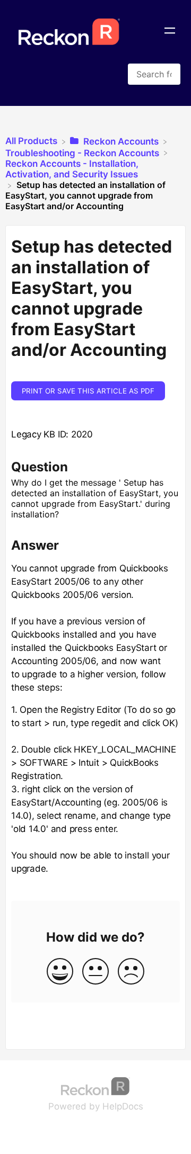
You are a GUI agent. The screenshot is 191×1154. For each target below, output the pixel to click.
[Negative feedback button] (131, 972)
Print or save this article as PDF (88, 391)
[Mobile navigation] (169, 31)
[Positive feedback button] (60, 972)
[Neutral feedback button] (95, 972)
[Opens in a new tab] (95, 1085)
